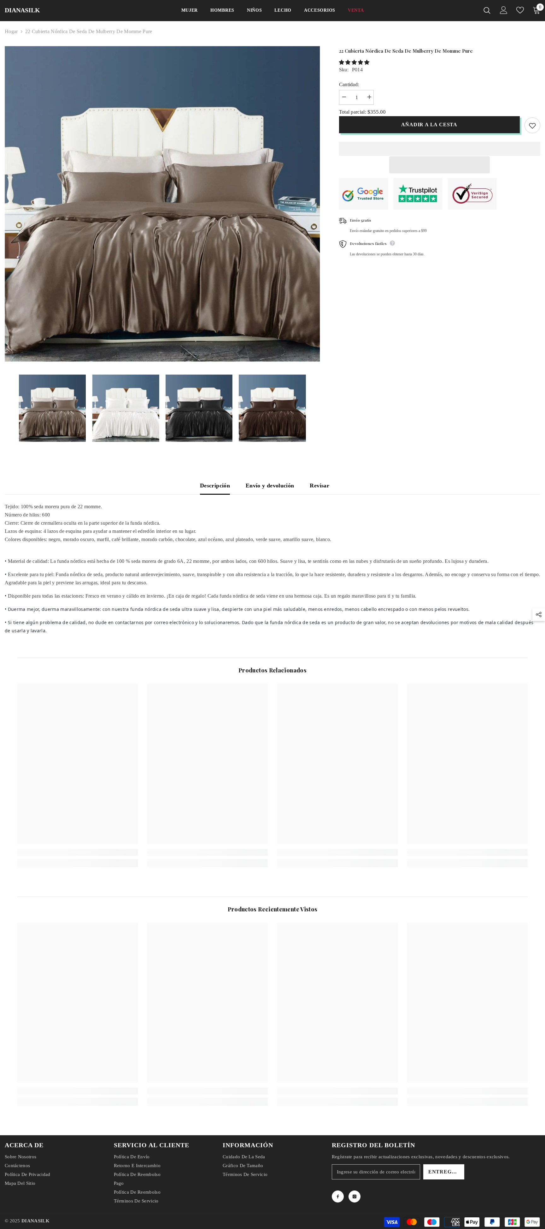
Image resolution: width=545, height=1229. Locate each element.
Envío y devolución (270, 485)
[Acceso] (503, 10)
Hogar (11, 31)
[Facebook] (338, 1196)
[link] (77, 852)
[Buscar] (487, 10)
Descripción (215, 485)
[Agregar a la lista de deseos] (532, 125)
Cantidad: (349, 84)
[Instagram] (354, 1196)
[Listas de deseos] (520, 10)
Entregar (444, 1171)
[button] (355, 62)
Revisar (319, 485)
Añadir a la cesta (429, 124)
